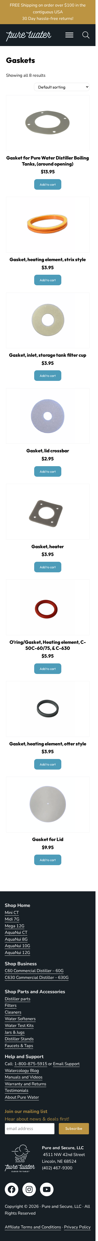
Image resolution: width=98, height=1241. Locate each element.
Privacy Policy (77, 1227)
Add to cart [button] (48, 184)
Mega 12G (14, 926)
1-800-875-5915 (30, 1064)
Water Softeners (20, 1019)
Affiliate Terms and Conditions (33, 1227)
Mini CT (12, 912)
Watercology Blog (22, 1070)
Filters (11, 1005)
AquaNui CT (16, 932)
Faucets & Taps (19, 1046)
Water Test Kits (19, 1025)
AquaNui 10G (17, 946)
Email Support (66, 1064)
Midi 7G (12, 919)
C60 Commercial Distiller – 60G (34, 971)
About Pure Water (22, 1097)
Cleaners (13, 1012)
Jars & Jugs (15, 1032)
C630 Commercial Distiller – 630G (37, 977)
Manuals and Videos (23, 1077)
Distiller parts (17, 999)
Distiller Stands (19, 1039)
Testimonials (16, 1090)
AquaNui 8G (16, 939)
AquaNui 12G (17, 952)
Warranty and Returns (25, 1084)
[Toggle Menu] (69, 35)
